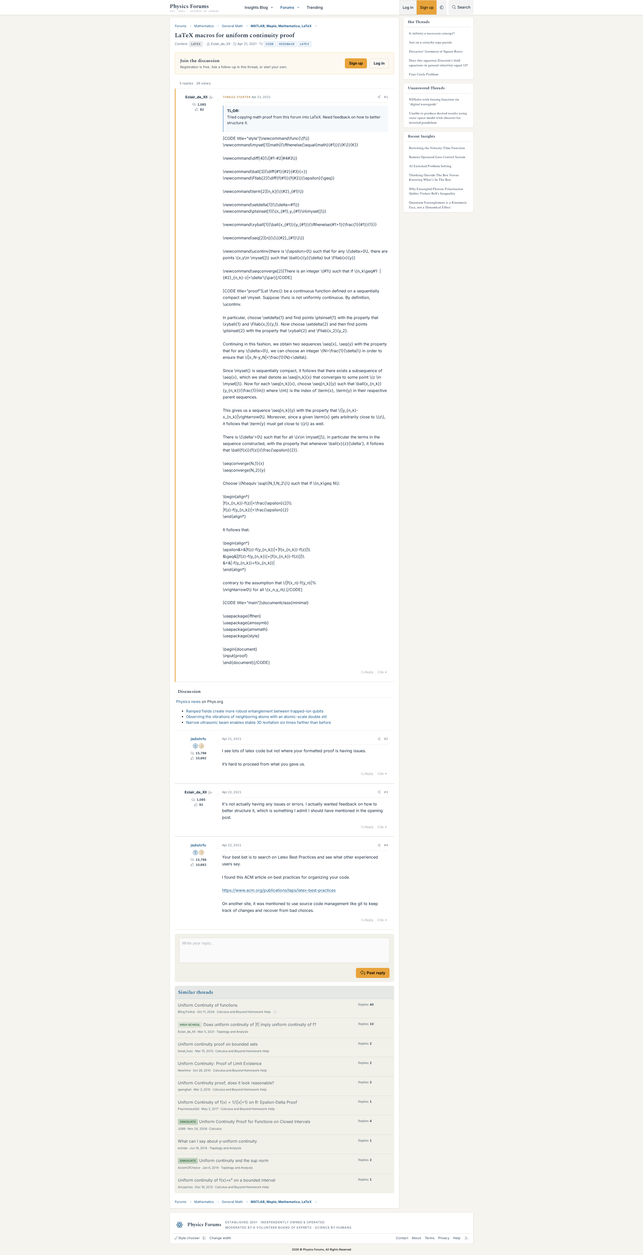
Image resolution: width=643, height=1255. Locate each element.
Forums (287, 7)
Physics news (188, 701)
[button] (272, 7)
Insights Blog (256, 7)
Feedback (287, 44)
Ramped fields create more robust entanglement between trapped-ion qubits (255, 711)
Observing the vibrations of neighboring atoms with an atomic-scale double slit (256, 716)
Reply (369, 672)
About (416, 1238)
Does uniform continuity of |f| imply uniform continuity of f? (259, 1024)
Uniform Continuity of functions (207, 1005)
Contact (402, 1238)
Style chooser (189, 1238)
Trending (315, 7)
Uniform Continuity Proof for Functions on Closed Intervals (254, 1121)
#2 (386, 739)
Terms (430, 1238)
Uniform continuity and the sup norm (234, 1160)
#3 (386, 792)
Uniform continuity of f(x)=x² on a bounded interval (226, 1180)
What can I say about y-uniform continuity (217, 1141)
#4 (386, 845)
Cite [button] (381, 672)
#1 (386, 97)
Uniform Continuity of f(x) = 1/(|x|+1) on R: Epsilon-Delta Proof (237, 1102)
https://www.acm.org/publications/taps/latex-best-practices (279, 890)
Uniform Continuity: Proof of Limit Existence (219, 1063)
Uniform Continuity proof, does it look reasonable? (226, 1082)
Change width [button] (220, 1238)
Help (456, 1238)
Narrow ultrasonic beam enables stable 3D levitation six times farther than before (258, 722)
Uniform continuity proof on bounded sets (217, 1044)
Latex (304, 44)
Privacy (443, 1238)
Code (270, 44)
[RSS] (466, 1237)
